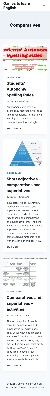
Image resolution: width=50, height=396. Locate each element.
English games (14, 77)
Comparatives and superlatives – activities (24, 303)
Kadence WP (37, 387)
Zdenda (12, 101)
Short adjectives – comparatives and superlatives (24, 185)
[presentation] (25, 58)
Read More (14, 128)
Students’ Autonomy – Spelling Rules (20, 89)
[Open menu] (44, 5)
